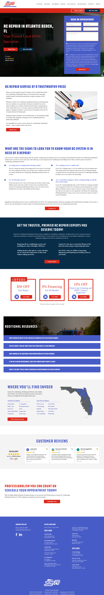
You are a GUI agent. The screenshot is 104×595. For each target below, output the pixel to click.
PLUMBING (55, 4)
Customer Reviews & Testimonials (15, 112)
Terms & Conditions (87, 50)
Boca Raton (51, 406)
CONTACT (91, 4)
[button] (99, 455)
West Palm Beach (53, 409)
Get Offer (26, 297)
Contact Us (52, 208)
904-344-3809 (93, 10)
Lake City (10, 409)
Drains (63, 4)
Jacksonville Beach (13, 411)
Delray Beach (40, 411)
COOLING (39, 4)
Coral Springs (40, 406)
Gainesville (11, 413)
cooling (44, 238)
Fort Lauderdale (41, 413)
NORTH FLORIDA (14, 401)
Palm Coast (11, 406)
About (98, 4)
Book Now (11, 49)
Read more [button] (29, 461)
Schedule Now (52, 501)
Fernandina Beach (24, 406)
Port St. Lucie (76, 558)
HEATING (47, 4)
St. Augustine (22, 404)
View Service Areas (17, 419)
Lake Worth (51, 404)
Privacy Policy (77, 50)
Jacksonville (11, 404)
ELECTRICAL (71, 4)
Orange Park (22, 411)
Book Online (78, 10)
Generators (81, 4)
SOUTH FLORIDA (43, 401)
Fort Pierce (51, 411)
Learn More (52, 261)
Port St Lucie (40, 404)
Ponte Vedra (22, 413)
